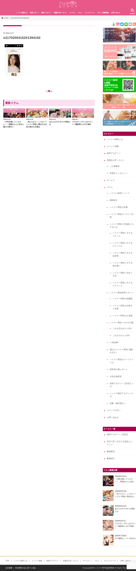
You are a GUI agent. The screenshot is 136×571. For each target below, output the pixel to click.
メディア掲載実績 (103, 12)
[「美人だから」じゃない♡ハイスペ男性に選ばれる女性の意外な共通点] (108, 495)
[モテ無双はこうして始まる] (108, 540)
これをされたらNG (121, 335)
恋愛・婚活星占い (118, 403)
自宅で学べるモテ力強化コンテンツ (120, 442)
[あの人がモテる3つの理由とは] (108, 510)
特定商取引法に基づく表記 (25, 568)
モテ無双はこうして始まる (125, 538)
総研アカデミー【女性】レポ (122, 384)
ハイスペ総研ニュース (120, 193)
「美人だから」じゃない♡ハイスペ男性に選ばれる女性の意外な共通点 (125, 495)
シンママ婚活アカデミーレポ (122, 394)
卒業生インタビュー (119, 173)
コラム (80, 12)
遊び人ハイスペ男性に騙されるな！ (122, 350)
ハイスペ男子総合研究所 (104, 568)
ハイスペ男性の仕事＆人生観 (123, 307)
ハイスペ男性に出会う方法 (123, 274)
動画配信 (111, 451)
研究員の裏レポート (119, 369)
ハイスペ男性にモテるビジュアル (123, 244)
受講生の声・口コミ (60, 12)
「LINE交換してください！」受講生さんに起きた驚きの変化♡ (125, 480)
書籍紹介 (111, 458)
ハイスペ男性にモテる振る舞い (123, 264)
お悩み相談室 (116, 376)
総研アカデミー (46, 12)
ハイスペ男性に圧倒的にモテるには (122, 225)
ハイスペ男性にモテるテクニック (123, 284)
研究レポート (34, 12)
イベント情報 (113, 146)
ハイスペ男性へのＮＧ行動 (122, 323)
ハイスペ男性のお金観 (123, 316)
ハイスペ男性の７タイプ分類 (122, 215)
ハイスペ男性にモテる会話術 (123, 254)
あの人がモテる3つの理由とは (125, 510)
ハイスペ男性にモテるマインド (123, 234)
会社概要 (8, 568)
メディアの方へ (114, 410)
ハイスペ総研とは (22, 12)
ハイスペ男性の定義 (119, 207)
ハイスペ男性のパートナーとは (122, 360)
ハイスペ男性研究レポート (122, 293)
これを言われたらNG (122, 328)
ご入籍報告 (115, 166)
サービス (72, 12)
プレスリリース (89, 12)
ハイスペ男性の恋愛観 (123, 299)
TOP (7, 561)
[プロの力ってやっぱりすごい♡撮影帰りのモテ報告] (108, 525)
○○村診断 (114, 342)
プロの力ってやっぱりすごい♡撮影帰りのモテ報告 (125, 524)
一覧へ (49, 91)
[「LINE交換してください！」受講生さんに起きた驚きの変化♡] (108, 480)
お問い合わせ (115, 12)
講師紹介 (114, 200)
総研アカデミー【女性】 (118, 434)
